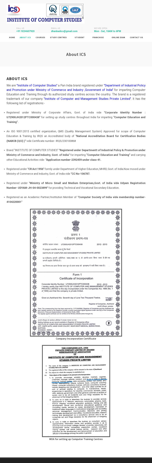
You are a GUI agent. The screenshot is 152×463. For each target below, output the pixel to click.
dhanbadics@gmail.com (64, 31)
